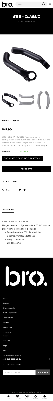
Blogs (5, 346)
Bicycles (6, 303)
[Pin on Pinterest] (24, 190)
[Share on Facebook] (15, 190)
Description (8, 210)
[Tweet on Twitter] (20, 190)
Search (5, 336)
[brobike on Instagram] (10, 380)
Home (5, 298)
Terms (5, 350)
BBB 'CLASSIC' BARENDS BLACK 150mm (22, 158)
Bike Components (10, 313)
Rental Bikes (7, 327)
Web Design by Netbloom (34, 392)
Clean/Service (8, 318)
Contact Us (7, 341)
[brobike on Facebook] (4, 380)
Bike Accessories (9, 308)
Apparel (6, 322)
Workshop (7, 332)
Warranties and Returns (12, 355)
